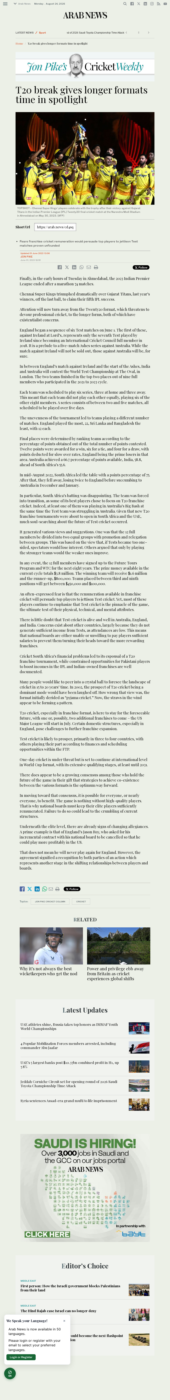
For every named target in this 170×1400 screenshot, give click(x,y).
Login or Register (21, 1357)
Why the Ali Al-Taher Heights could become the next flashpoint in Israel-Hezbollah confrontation (72, 1337)
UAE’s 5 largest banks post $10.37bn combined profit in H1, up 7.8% (70, 1064)
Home (19, 43)
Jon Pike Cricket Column (50, 901)
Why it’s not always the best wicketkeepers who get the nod (48, 971)
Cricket (81, 901)
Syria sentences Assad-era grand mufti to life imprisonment (69, 1100)
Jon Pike (27, 256)
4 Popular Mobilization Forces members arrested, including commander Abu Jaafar (68, 1045)
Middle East (28, 1280)
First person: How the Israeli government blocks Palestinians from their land (70, 1288)
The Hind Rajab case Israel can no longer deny (58, 1310)
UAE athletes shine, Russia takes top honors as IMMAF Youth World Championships (69, 1026)
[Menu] (5, 4)
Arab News (24, 3)
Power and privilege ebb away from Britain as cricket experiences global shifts (115, 973)
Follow (142, 267)
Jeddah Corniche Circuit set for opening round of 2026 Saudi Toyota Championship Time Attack (69, 1083)
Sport (42, 32)
